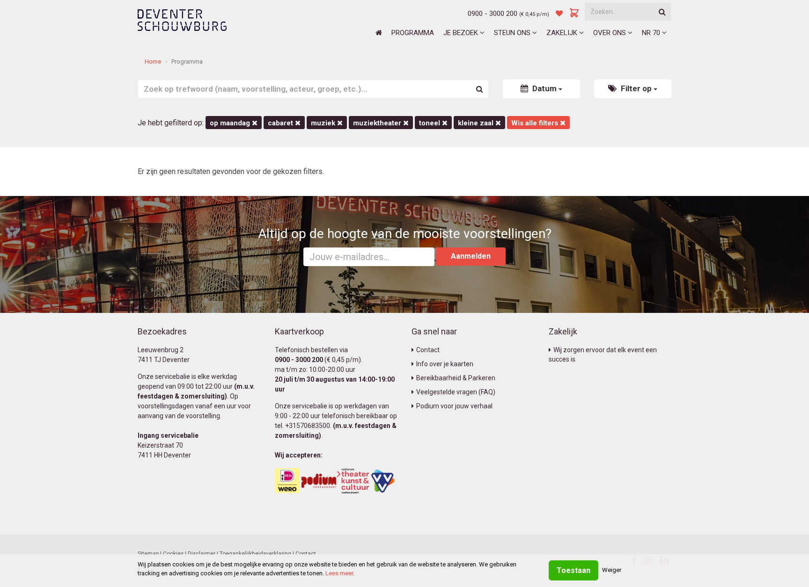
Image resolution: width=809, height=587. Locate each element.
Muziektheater (378, 123)
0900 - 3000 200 (492, 13)
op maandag (231, 123)
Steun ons (513, 33)
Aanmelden (471, 256)
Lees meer (339, 573)
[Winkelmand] (574, 13)
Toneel (430, 123)
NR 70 (652, 33)
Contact (428, 350)
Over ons (610, 33)
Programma (412, 33)
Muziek (324, 123)
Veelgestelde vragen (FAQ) (455, 392)
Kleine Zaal (476, 123)
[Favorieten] (559, 13)
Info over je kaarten (444, 364)
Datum (544, 88)
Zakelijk (562, 33)
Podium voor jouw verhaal (454, 406)
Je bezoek (461, 33)
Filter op (636, 88)
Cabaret (281, 123)
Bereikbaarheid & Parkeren (455, 378)
